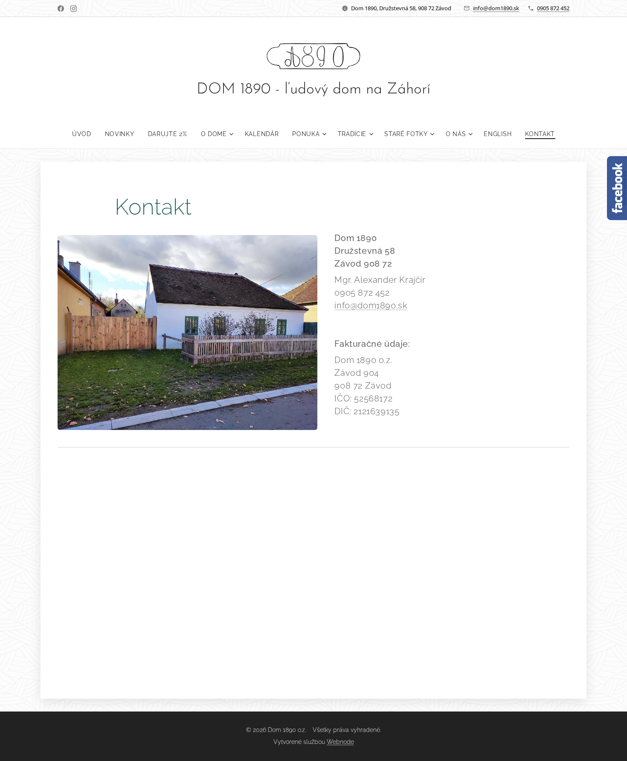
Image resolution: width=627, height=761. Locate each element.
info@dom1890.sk (496, 8)
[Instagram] (73, 8)
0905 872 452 (553, 8)
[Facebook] (60, 8)
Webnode (340, 741)
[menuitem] (85, 134)
